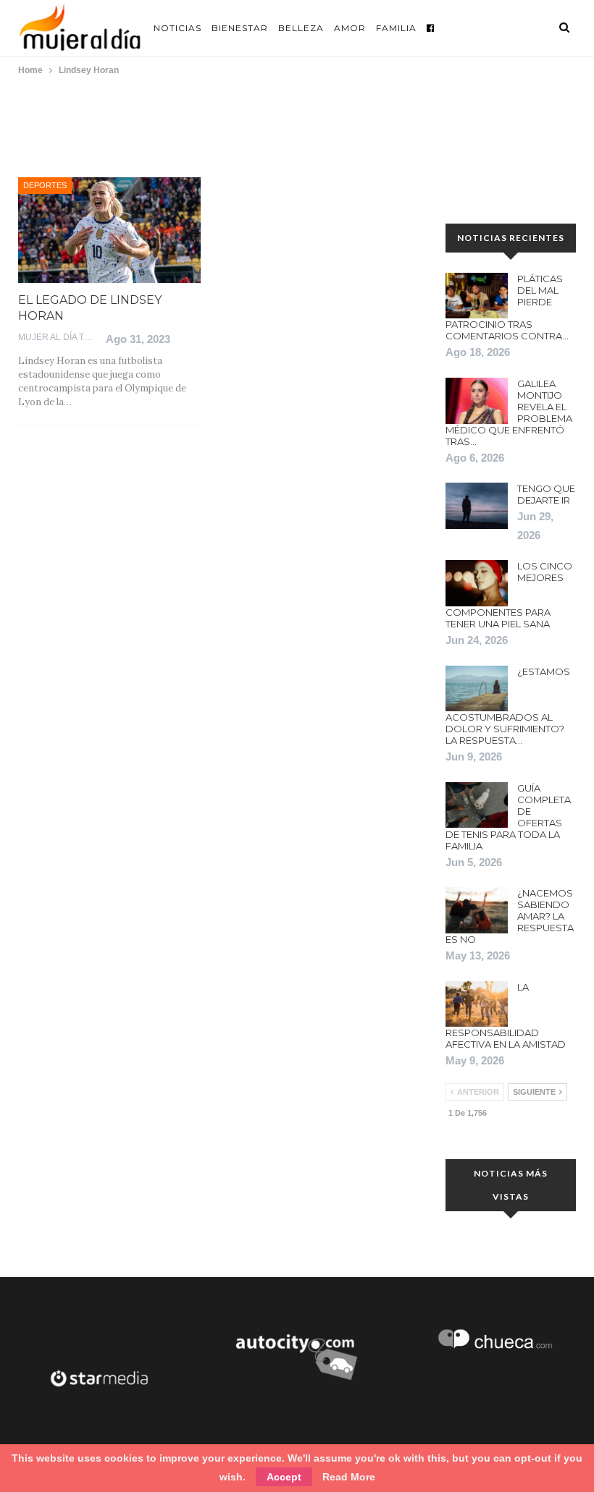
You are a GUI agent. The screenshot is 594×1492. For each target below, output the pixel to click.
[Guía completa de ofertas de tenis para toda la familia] (477, 805)
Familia (396, 27)
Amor (350, 27)
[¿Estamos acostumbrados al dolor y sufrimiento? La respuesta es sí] (477, 689)
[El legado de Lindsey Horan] (109, 230)
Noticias (177, 27)
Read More (348, 1477)
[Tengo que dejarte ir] (477, 506)
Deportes (45, 185)
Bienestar (240, 27)
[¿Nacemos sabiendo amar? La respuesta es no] (477, 910)
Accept (284, 1477)
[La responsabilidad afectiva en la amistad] (477, 1004)
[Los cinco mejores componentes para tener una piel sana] (477, 583)
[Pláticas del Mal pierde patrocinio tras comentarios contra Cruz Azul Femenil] (477, 296)
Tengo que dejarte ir (546, 494)
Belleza (301, 27)
